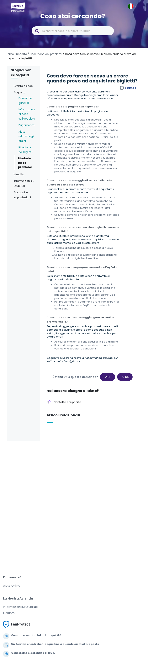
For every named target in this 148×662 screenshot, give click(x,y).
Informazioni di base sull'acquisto (26, 114)
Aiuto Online (11, 586)
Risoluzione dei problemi (25, 162)
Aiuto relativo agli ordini (26, 136)
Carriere (9, 613)
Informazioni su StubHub (20, 607)
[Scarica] (67, 337)
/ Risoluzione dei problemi (45, 54)
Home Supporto (16, 54)
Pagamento (26, 125)
